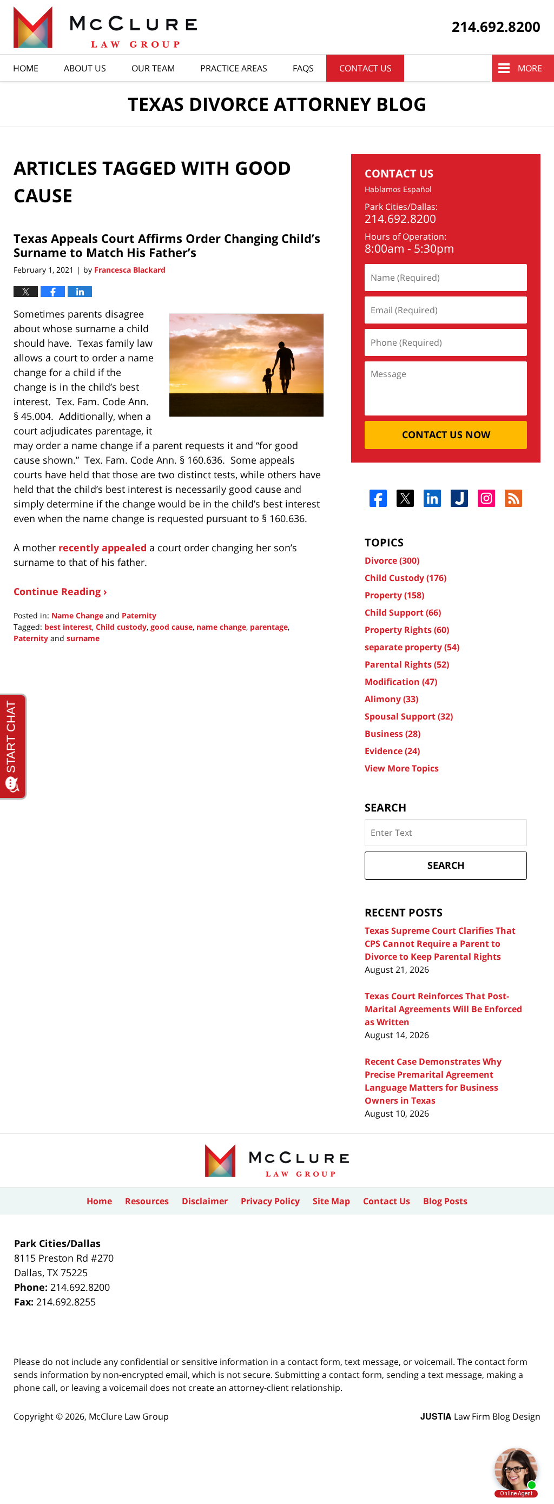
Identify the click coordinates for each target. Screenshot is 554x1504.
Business (392, 734)
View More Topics (402, 768)
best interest (68, 627)
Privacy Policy (270, 1201)
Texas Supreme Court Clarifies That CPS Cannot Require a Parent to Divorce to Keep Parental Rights (440, 943)
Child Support (403, 612)
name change (221, 627)
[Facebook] (378, 498)
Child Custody (405, 578)
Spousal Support (409, 716)
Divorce (392, 560)
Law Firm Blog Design (480, 1416)
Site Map (331, 1201)
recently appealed (102, 547)
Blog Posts (445, 1201)
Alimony (391, 699)
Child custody (121, 627)
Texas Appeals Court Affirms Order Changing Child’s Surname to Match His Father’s (167, 245)
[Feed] (514, 498)
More (530, 68)
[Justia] (459, 498)
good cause (171, 627)
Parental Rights (407, 664)
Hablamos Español (398, 189)
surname (83, 638)
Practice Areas (233, 68)
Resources (147, 1201)
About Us (85, 68)
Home (25, 68)
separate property (412, 647)
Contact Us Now (446, 434)
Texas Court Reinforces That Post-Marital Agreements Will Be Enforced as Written (443, 1009)
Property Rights (407, 630)
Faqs (303, 68)
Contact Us (365, 68)
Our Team (153, 68)
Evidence (392, 751)
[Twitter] (405, 498)
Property (394, 595)
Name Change (77, 615)
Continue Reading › (60, 591)
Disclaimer (205, 1201)
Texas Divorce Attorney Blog (105, 27)
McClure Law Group (129, 1416)
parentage (269, 627)
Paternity (139, 615)
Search (446, 865)
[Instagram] (486, 498)
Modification (401, 682)
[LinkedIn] (432, 498)
